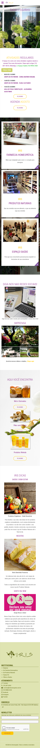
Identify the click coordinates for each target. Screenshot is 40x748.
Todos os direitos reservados (26, 745)
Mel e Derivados (20, 401)
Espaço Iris (6, 675)
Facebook (5, 692)
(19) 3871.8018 (7, 685)
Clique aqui (30, 361)
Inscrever (7, 733)
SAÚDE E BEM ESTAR (20, 479)
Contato (5, 683)
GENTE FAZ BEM (20, 591)
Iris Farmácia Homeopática (10, 670)
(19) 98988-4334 (7, 690)
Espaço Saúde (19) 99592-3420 (28, 66)
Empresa (5, 668)
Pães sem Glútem (20, 425)
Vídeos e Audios (7, 677)
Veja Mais (20, 96)
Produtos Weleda (20, 452)
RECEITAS (20, 536)
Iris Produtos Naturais (9, 672)
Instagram (6, 694)
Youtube (5, 697)
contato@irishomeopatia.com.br (12, 688)
